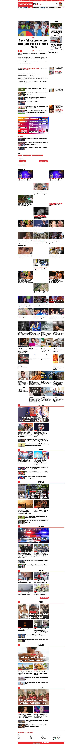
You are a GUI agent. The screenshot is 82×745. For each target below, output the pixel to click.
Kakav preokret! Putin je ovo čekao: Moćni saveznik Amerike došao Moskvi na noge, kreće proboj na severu (56, 46)
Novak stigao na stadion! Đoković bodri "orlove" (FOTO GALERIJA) (36, 147)
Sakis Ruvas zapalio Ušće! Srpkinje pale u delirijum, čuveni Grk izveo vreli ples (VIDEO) (36, 721)
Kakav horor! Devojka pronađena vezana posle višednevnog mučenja (40, 581)
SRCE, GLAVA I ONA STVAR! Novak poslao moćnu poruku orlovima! (36, 138)
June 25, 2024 (27, 69)
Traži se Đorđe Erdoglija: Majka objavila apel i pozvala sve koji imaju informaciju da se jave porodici (36, 517)
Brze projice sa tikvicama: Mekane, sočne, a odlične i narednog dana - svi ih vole (41, 673)
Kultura (33, 611)
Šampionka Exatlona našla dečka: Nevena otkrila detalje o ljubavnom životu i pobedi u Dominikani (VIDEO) (36, 468)
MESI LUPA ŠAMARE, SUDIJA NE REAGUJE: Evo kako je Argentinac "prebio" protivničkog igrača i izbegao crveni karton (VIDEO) (36, 111)
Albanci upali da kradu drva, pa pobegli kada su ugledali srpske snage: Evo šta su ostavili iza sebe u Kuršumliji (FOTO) (25, 555)
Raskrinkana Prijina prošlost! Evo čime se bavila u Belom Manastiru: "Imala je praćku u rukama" (25, 716)
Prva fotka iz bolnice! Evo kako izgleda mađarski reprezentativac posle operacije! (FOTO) (36, 93)
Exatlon (19, 458)
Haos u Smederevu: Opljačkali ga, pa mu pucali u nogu (33, 540)
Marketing (42, 734)
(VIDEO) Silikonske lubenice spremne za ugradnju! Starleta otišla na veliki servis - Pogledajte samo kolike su (36, 725)
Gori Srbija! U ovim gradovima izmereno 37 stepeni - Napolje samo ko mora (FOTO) (36, 521)
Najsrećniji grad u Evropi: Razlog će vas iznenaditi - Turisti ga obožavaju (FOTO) (25, 673)
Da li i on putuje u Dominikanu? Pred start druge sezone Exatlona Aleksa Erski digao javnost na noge (35, 477)
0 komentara (23, 161)
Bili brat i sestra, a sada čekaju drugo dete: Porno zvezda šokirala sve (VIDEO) (36, 683)
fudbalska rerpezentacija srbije (37, 155)
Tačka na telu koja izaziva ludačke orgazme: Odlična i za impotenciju (33, 659)
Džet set (55, 7)
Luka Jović (20, 155)
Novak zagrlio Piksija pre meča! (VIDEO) (31, 102)
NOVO (18, 7)
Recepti (35, 669)
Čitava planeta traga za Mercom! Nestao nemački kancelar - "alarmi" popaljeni (34, 0)
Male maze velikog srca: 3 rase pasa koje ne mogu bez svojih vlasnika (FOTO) (36, 678)
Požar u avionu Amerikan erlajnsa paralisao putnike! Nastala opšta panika (24, 593)
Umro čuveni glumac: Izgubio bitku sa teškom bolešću (25, 629)
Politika (21, 7)
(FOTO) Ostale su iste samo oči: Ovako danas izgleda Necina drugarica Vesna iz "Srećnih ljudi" (41, 630)
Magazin (52, 7)
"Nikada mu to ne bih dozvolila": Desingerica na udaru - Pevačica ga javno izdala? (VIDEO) (41, 716)
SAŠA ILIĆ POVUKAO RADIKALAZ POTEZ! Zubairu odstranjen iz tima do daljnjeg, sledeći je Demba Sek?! (36, 107)
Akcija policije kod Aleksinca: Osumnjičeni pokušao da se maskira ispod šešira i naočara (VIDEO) (41, 554)
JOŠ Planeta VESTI (43, 597)
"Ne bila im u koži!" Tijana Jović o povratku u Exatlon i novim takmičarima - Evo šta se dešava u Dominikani (40, 462)
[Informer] (41, 4)
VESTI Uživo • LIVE (45, 743)
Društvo (34, 7)
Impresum (42, 737)
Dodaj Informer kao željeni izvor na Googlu (41, 50)
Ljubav (33, 654)
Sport (30, 734)
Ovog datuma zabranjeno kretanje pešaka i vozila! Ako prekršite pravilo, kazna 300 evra (33, 496)
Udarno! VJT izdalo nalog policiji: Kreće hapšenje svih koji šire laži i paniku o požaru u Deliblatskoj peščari (40, 434)
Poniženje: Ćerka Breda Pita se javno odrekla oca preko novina (35, 635)
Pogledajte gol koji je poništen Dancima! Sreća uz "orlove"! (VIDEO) (36, 88)
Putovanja (20, 669)
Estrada (33, 697)
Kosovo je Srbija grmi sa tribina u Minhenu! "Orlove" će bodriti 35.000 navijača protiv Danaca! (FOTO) (36, 143)
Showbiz (19, 627)
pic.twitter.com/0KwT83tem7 (33, 68)
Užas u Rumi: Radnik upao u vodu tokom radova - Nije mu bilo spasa (36, 565)
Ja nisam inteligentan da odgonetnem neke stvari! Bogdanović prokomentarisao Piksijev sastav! (35, 98)
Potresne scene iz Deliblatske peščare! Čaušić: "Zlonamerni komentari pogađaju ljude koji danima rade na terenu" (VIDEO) (24, 511)
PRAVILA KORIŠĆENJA (43, 738)
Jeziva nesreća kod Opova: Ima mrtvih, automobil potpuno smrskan (36, 560)
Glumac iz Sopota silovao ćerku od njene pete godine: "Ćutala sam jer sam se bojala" (36, 640)
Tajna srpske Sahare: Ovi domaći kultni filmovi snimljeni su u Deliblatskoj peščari (33, 616)
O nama (42, 735)
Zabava (50, 7)
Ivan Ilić (25, 155)
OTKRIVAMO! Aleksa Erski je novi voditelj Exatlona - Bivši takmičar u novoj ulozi (25, 461)
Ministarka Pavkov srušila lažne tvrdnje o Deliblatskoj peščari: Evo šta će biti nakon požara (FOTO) (41, 510)
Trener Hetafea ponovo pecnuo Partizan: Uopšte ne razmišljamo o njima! (56, 0)
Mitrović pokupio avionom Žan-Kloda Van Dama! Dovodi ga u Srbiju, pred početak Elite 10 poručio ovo (33, 702)
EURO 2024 (29, 155)
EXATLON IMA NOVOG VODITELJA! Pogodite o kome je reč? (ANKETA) (36, 472)
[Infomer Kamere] (36, 4)
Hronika (37, 7)
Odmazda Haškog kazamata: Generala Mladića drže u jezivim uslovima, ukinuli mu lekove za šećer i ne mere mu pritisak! (36, 444)
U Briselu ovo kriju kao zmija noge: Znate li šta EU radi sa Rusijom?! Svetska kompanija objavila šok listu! (41, 593)
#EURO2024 (23, 68)
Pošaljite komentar (43, 161)
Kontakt (42, 736)
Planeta (47, 7)
